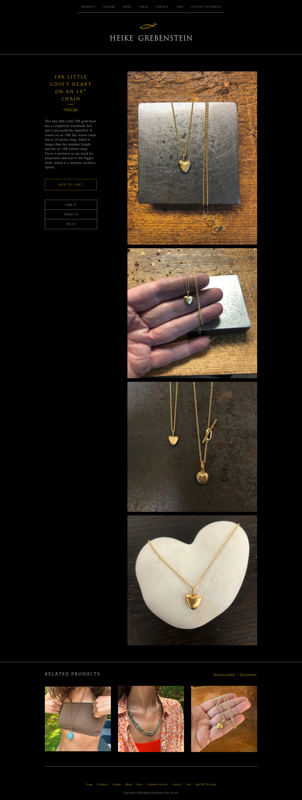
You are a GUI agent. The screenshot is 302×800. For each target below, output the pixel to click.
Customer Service (157, 784)
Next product (248, 674)
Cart (180, 6)
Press (144, 6)
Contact (162, 6)
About (127, 6)
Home (89, 784)
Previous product (224, 674)
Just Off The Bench (206, 6)
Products (88, 6)
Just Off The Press (206, 784)
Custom (109, 6)
